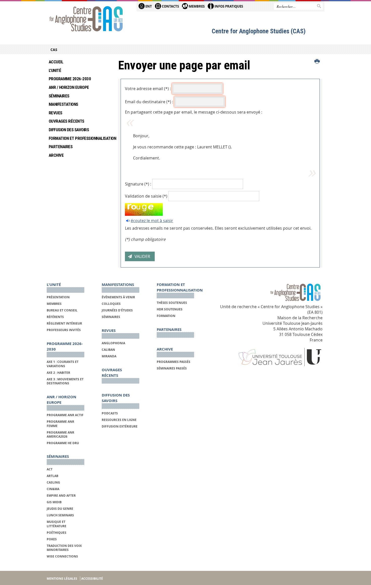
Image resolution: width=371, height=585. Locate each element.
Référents (55, 317)
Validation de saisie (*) (146, 196)
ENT (148, 6)
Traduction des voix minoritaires (64, 548)
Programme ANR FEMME (60, 423)
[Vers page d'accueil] (86, 19)
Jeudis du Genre (60, 509)
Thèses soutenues (172, 303)
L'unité (55, 70)
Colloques (111, 304)
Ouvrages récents (66, 121)
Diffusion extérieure (120, 426)
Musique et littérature (56, 524)
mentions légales (62, 578)
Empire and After (61, 495)
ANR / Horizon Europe (69, 87)
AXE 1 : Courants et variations (62, 364)
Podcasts (110, 413)
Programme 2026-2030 (70, 78)
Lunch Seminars (60, 515)
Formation (166, 316)
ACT (49, 469)
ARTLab (52, 476)
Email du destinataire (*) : (149, 101)
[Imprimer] (317, 61)
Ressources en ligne (119, 420)
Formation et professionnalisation (80, 138)
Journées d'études (117, 310)
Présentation (58, 297)
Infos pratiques (228, 6)
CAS (53, 49)
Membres (196, 6)
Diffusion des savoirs (69, 129)
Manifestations (63, 104)
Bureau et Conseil (62, 310)
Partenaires (60, 146)
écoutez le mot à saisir (152, 220)
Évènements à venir (118, 297)
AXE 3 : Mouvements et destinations (65, 381)
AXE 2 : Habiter (58, 372)
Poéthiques (56, 532)
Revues (55, 112)
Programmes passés (173, 362)
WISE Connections (62, 556)
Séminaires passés (172, 368)
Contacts (170, 6)
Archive (56, 155)
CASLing (53, 482)
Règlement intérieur (64, 323)
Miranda (109, 356)
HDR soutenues (169, 309)
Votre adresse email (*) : (148, 88)
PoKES (52, 539)
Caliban (108, 350)
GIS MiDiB (54, 502)
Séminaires (59, 95)
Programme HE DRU (63, 443)
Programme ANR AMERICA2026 (60, 434)
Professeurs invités (64, 330)
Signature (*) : (138, 184)
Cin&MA (53, 489)
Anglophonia (113, 343)
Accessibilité (92, 578)
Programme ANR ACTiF (65, 415)
